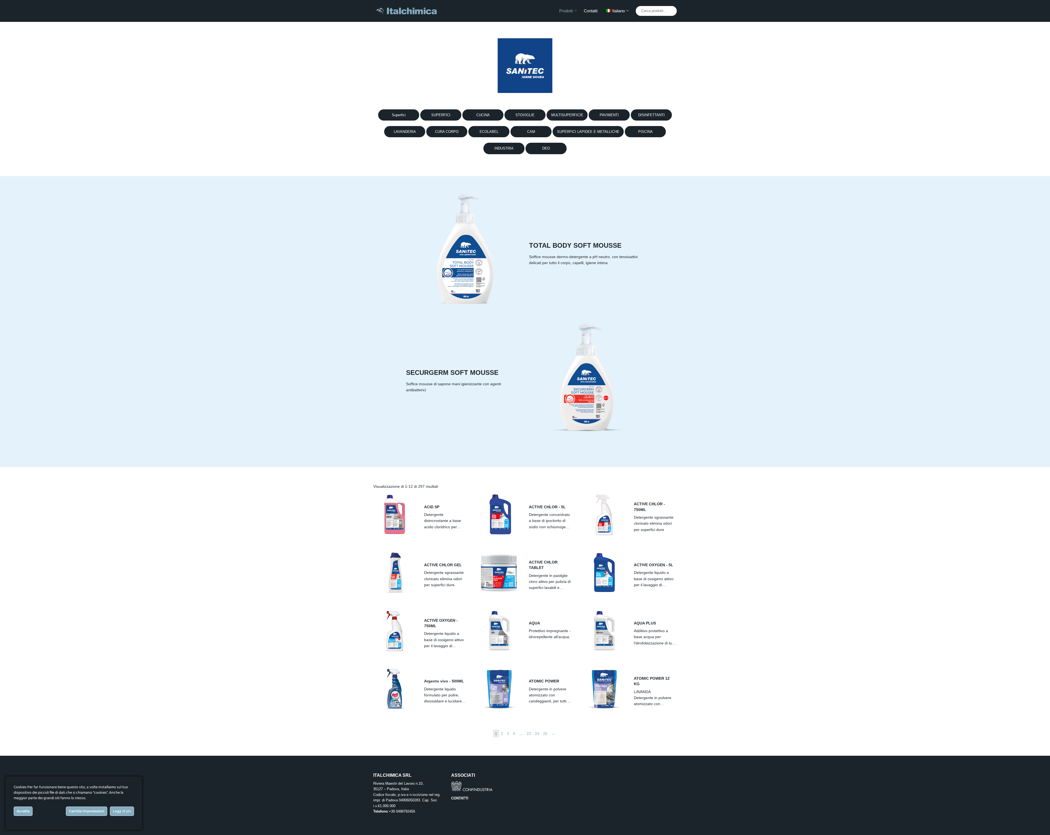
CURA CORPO (447, 132)
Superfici (399, 115)
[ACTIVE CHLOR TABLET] (499, 572)
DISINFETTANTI (651, 115)
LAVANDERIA (405, 132)
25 (545, 733)
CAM (531, 132)
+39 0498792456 (402, 811)
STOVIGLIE (525, 115)
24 (537, 733)
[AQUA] (499, 630)
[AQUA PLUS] (604, 630)
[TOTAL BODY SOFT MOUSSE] (463, 249)
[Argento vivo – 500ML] (394, 689)
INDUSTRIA (504, 148)
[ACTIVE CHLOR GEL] (394, 572)
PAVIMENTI (609, 115)
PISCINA (645, 132)
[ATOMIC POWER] (499, 689)
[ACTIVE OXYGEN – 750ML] (394, 630)
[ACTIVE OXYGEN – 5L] (604, 572)
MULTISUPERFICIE (567, 115)
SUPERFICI (440, 115)
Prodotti (566, 10)
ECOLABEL (489, 132)
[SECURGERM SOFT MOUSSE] (586, 377)
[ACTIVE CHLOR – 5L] (499, 514)
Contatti (590, 10)
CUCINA (483, 115)
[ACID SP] (394, 514)
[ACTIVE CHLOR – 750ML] (604, 514)
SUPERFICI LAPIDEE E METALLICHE (588, 132)
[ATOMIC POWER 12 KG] (604, 689)
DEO (546, 148)
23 (529, 733)
